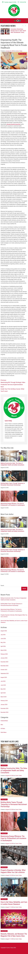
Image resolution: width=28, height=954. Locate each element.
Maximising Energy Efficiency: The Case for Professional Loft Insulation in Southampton (13, 504)
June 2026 (3, 638)
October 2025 (4, 669)
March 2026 (3, 650)
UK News (3, 728)
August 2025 (4, 677)
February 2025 (4, 700)
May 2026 (3, 642)
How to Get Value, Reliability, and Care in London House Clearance (14, 903)
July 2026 (3, 634)
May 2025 (3, 689)
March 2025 (3, 696)
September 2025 (5, 673)
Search (2, 585)
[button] (25, 25)
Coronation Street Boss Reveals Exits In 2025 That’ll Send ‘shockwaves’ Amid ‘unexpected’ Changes (18, 31)
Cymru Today (19, 51)
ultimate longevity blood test (13, 124)
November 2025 (4, 665)
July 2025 (3, 681)
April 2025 (3, 693)
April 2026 (3, 646)
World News (3, 732)
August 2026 (4, 630)
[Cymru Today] (14, 407)
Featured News (4, 720)
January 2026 (4, 658)
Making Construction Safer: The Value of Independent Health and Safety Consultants (12, 464)
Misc (2, 724)
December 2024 (4, 708)
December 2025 (4, 661)
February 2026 (4, 654)
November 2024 (4, 712)
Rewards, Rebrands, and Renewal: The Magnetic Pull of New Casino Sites (14, 935)
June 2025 (3, 685)
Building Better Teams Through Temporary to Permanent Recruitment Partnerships (13, 484)
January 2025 (4, 704)
